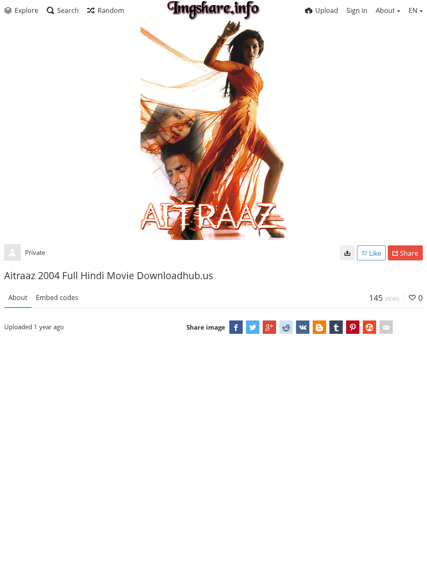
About (18, 297)
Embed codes (57, 297)
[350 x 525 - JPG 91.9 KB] (347, 252)
